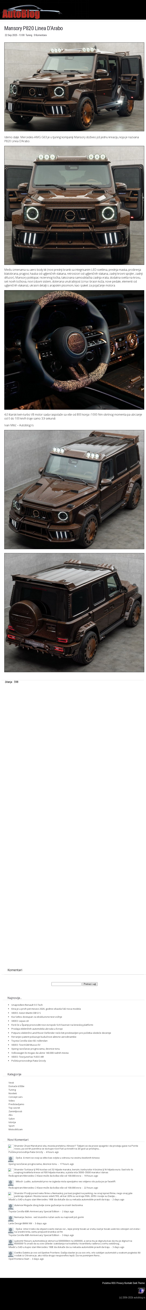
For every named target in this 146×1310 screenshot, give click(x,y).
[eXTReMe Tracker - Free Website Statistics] (141, 1293)
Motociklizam (16, 1129)
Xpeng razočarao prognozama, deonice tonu (35, 1048)
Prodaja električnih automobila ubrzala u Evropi (37, 1028)
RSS (113, 1283)
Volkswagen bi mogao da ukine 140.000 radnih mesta (40, 1052)
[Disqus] (74, 823)
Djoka (19, 1157)
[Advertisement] (74, 734)
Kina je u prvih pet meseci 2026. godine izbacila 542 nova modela (46, 1008)
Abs (11, 1114)
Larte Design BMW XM (20, 1223)
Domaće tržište (16, 1086)
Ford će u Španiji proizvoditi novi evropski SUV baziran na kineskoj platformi (52, 1024)
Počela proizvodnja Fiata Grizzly (28, 1060)
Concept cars (16, 1096)
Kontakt (128, 1283)
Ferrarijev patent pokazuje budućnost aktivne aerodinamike (43, 1036)
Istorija (12, 1122)
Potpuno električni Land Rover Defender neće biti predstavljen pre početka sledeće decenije (61, 1032)
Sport (11, 1125)
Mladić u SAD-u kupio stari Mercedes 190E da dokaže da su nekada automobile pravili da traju (59, 1199)
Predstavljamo (16, 1104)
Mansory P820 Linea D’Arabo (33, 28)
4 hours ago (52, 1152)
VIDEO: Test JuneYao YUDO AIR (27, 1056)
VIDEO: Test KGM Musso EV (25, 1044)
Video (12, 1100)
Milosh (19, 1181)
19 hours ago (91, 1175)
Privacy (120, 1283)
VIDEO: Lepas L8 (19, 1020)
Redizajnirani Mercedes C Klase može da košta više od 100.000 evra (45, 1175)
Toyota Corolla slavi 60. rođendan (29, 1040)
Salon (12, 1118)
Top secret (14, 1107)
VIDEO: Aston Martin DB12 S (26, 1012)
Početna (106, 1283)
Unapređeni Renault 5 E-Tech (27, 1004)
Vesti (11, 1082)
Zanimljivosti (15, 1111)
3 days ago (41, 1223)
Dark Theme (139, 1283)
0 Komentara (40, 35)
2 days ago (118, 1199)
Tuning (29, 35)
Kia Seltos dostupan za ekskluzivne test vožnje (36, 1016)
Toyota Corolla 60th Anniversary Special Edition (34, 1211)
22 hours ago (91, 1187)
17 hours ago (67, 1164)
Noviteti (13, 1093)
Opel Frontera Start (19, 1258)
